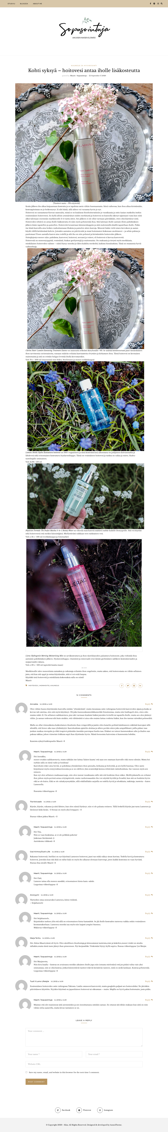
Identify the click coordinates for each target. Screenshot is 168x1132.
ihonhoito (44, 685)
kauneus (55, 685)
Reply (147, 704)
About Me (37, 4)
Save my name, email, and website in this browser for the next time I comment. (64, 1072)
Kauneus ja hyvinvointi (84, 65)
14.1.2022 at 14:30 (46, 704)
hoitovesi (33, 685)
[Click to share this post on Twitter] (128, 685)
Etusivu (11, 4)
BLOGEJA (24, 4)
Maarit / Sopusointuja (78, 76)
